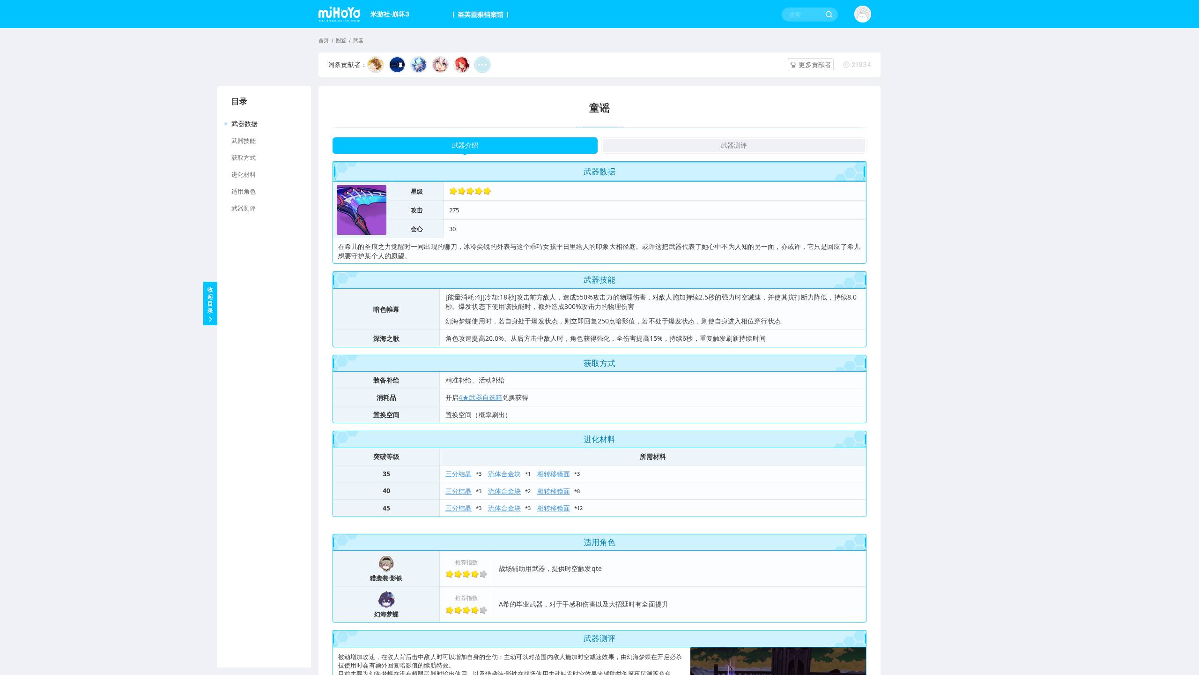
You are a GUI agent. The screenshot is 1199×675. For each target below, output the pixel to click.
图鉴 (341, 40)
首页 (323, 40)
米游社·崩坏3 (389, 14)
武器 (358, 40)
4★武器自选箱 (480, 397)
